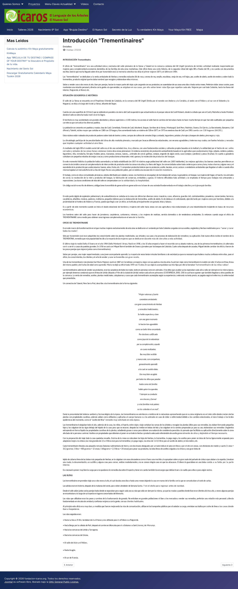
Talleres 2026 (25, 29)
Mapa (199, 29)
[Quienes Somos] (22, 4)
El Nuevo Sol (100, 29)
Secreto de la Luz (122, 29)
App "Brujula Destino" (75, 29)
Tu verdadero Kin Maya (150, 29)
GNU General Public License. (64, 581)
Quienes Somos (11, 4)
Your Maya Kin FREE (180, 29)
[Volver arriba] (233, 584)
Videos (85, 4)
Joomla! (8, 581)
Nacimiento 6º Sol (48, 29)
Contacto (98, 4)
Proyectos (34, 4)
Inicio (10, 29)
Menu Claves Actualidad (58, 4)
